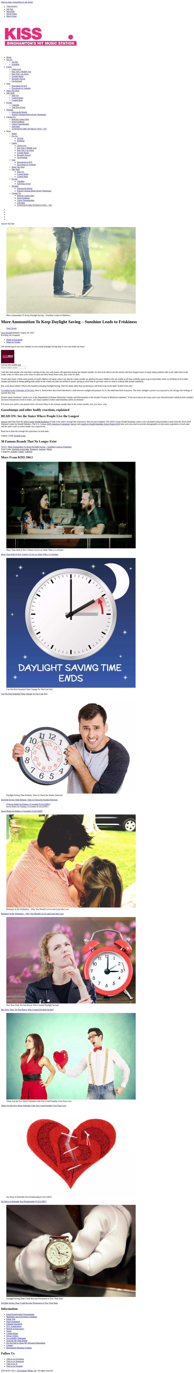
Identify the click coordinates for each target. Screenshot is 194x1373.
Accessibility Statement (16, 1338)
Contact (9, 1345)
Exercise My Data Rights (16, 1340)
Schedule (15, 64)
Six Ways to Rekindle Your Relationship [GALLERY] (23, 1201)
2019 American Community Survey (62, 424)
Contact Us (11, 117)
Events (9, 102)
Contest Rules (17, 98)
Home (8, 57)
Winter (49, 449)
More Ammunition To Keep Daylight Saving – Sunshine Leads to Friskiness (40, 447)
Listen (8, 67)
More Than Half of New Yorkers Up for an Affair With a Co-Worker (29, 554)
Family (21, 452)
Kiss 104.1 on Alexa (20, 74)
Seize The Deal (12, 91)
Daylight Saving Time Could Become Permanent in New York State (29, 1303)
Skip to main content (9, 2)
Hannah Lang (19, 436)
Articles (14, 452)
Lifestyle (28, 452)
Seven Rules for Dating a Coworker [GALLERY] (22, 811)
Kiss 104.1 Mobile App (21, 71)
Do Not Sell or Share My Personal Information (25, 1343)
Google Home (17, 76)
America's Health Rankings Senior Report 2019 (100, 424)
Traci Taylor (6, 333)
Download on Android (21, 88)
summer (42, 449)
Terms (8, 1331)
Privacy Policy (12, 1336)
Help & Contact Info (20, 119)
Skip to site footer (25, 2)
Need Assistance (13, 1321)
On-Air (9, 60)
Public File (10, 1319)
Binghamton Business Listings (19, 1348)
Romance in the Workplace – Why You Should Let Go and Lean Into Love (32, 914)
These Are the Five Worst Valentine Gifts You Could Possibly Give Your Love (33, 1106)
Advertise (16, 126)
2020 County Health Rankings (36, 422)
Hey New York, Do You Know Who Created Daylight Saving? (27, 1009)
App (8, 83)
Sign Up (15, 95)
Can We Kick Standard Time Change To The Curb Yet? (24, 694)
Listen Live (16, 69)
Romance (34, 449)
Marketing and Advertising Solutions (21, 1317)
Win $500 (10, 11)
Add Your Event (18, 107)
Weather (9, 110)
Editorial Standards (14, 1324)
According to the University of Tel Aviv (17, 390)
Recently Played (18, 79)
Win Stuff (10, 93)
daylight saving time (20, 449)
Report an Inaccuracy (15, 1329)
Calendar (15, 105)
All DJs (15, 62)
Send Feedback (18, 122)
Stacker (4, 422)
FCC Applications (13, 1326)
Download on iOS (19, 86)
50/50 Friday (11, 14)
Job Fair (9, 9)
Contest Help (17, 100)
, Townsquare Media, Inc (26, 1371)
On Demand (17, 81)
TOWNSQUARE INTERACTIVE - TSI (29, 129)
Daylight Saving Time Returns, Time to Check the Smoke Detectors (29, 800)
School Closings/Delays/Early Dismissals (29, 114)
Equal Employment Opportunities (20, 1314)
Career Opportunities (20, 124)
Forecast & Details (19, 112)
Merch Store (11, 16)
